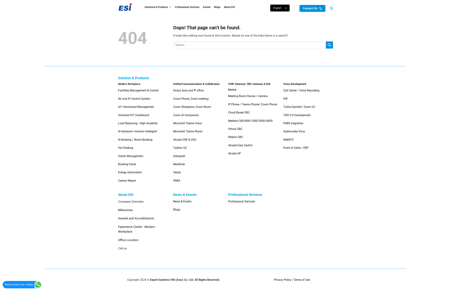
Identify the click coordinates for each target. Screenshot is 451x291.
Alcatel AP (234, 153)
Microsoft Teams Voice (187, 123)
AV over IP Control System (134, 98)
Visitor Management (130, 156)
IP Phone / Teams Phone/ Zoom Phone (252, 104)
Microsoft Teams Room (187, 131)
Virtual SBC (235, 129)
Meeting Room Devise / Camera (248, 96)
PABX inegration (293, 123)
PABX (176, 180)
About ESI (229, 7)
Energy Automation (130, 172)
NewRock (179, 164)
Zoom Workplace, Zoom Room (192, 107)
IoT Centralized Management (136, 107)
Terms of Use (302, 279)
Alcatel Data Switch (240, 145)
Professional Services (187, 7)
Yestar (177, 172)
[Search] (331, 8)
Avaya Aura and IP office (188, 90)
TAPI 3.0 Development (297, 115)
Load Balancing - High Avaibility (138, 123)
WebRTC (288, 139)
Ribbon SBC (235, 137)
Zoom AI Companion (186, 115)
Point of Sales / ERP (295, 147)
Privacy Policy (282, 279)
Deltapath (179, 156)
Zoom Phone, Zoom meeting (191, 98)
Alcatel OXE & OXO (184, 139)
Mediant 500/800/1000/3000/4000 (250, 120)
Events (207, 7)
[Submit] (329, 44)
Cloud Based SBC (239, 112)
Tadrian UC (180, 147)
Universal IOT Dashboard (134, 115)
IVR (285, 98)
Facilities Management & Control (138, 90)
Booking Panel (127, 164)
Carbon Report (127, 180)
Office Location (128, 240)
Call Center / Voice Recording (301, 90)
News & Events (182, 201)
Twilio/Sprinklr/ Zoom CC (299, 107)
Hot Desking (125, 147)
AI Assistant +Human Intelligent (137, 131)
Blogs (217, 7)
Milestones (125, 210)
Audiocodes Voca (294, 131)
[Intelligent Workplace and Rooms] (127, 7)
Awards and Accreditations (136, 218)
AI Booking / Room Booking (135, 139)
